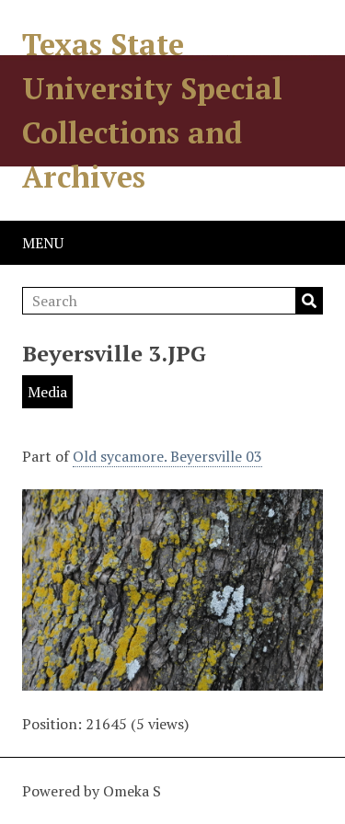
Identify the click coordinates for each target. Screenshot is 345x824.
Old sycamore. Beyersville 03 (167, 456)
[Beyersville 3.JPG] (172, 680)
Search (309, 301)
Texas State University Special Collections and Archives (152, 110)
